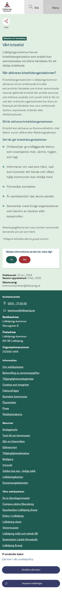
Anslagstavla (9, 429)
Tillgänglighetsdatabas (31, 453)
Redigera (7, 459)
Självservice (25, 447)
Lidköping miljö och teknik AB (20, 533)
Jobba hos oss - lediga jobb (19, 471)
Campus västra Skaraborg (18, 504)
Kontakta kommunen (14, 396)
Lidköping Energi (28, 545)
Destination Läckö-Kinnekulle (31, 539)
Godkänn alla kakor (31, 570)
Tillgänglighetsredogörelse (18, 379)
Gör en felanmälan (13, 441)
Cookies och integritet (15, 385)
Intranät (23, 465)
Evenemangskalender (31, 483)
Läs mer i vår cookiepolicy (17, 559)
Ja (11, 260)
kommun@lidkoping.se (21, 310)
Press (5, 408)
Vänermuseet (10, 528)
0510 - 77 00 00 (17, 303)
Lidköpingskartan (28, 477)
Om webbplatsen (12, 367)
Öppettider (9, 402)
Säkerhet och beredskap (14, 39)
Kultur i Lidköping (12, 516)
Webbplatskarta (12, 414)
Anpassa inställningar (32, 583)
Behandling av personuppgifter (21, 373)
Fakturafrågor (10, 391)
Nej (24, 260)
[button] (33, 7)
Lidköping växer (11, 522)
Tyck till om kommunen (31, 435)
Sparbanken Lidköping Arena (19, 510)
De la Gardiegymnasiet (16, 498)
